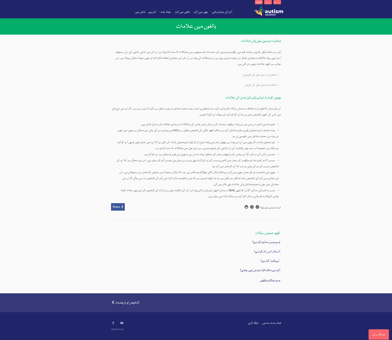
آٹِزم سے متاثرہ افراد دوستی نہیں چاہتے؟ (260, 270)
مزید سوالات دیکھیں (270, 280)
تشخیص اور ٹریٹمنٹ (127, 302)
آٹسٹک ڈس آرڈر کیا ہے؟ (267, 251)
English (259, 2)
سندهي (277, 2)
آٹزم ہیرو (152, 12)
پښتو (268, 2)
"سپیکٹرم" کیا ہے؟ (270, 261)
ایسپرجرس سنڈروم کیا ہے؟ (266, 242)
